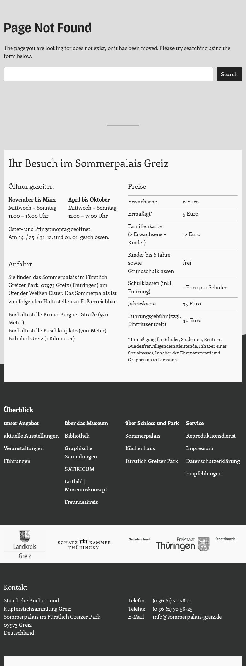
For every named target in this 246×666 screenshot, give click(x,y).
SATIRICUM (79, 468)
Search (229, 73)
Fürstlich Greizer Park (151, 460)
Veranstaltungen (24, 447)
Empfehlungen (204, 473)
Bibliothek (77, 435)
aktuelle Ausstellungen (31, 435)
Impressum (199, 447)
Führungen (17, 460)
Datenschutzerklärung (213, 460)
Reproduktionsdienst (211, 435)
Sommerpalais (142, 435)
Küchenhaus (140, 447)
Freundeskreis (81, 501)
